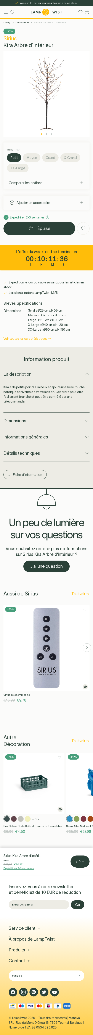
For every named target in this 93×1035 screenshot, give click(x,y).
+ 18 (35, 819)
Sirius (10, 38)
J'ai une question (46, 566)
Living (7, 22)
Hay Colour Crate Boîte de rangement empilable (32, 826)
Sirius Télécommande (16, 694)
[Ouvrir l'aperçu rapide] (85, 686)
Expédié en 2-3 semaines (18, 868)
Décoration (22, 22)
